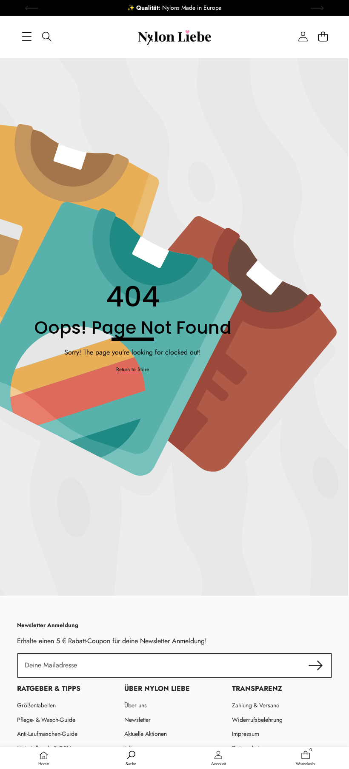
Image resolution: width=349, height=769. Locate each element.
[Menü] (26, 36)
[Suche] (46, 36)
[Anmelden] (302, 36)
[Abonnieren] (316, 665)
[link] (132, 369)
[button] (322, 36)
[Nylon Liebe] (175, 36)
